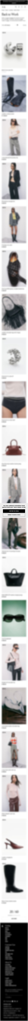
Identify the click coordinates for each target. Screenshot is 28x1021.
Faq (6, 952)
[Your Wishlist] (22, 6)
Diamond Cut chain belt (8, 420)
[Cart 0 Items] (25, 7)
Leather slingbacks (7, 857)
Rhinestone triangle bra (8, 201)
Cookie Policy (8, 980)
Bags (6, 931)
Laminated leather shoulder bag (10, 726)
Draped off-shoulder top (8, 682)
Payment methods (9, 950)
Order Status (8, 957)
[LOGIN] (19, 7)
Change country (9, 974)
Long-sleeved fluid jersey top (10, 157)
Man (6, 938)
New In (6, 10)
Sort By (24, 25)
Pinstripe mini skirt (7, 245)
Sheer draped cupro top (8, 813)
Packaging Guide (9, 973)
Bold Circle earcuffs (7, 70)
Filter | (6, 25)
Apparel (7, 929)
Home (3, 10)
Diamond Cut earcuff (7, 376)
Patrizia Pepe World (10, 968)
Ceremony (7, 936)
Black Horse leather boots (9, 901)
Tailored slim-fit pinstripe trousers (11, 551)
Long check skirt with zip (9, 770)
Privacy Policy (8, 982)
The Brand (7, 964)
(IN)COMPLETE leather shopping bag (12, 595)
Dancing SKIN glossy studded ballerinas (13, 289)
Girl (6, 939)
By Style (11, 10)
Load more (14, 918)
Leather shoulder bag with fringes (11, 332)
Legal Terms (8, 983)
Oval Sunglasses (6, 638)
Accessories (8, 934)
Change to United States (14, 514)
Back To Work (16, 10)
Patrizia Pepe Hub (9, 969)
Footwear (7, 933)
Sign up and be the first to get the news (14, 2)
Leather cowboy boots (8, 114)
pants (8, 20)
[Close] (26, 2)
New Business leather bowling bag (11, 464)
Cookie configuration (10, 985)
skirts (22, 19)
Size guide (7, 955)
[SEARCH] (16, 7)
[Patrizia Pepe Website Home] (5, 7)
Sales (6, 941)
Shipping (7, 947)
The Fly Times (8, 966)
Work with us (8, 971)
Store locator (9, 959)
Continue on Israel (14, 511)
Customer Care (9, 954)
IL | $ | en (8, 997)
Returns (7, 948)
